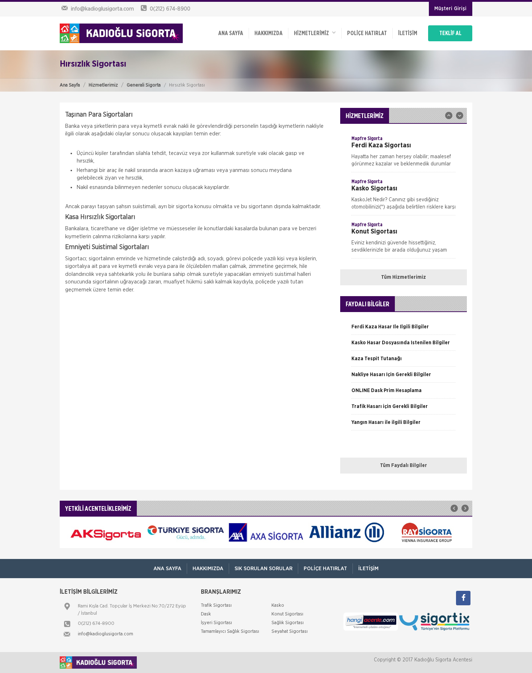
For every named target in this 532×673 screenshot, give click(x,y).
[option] (403, 153)
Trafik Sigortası (216, 605)
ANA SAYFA (230, 33)
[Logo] (121, 33)
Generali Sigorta (144, 85)
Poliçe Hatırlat (367, 33)
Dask (206, 614)
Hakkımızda (268, 33)
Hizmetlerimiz (103, 85)
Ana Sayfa (70, 85)
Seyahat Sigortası (289, 631)
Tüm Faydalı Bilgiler (403, 465)
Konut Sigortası (287, 614)
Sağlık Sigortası (287, 623)
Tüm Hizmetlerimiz (403, 277)
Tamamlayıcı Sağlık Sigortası (230, 631)
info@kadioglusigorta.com (105, 634)
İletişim (407, 33)
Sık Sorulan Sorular (263, 568)
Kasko (277, 605)
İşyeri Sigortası (216, 623)
